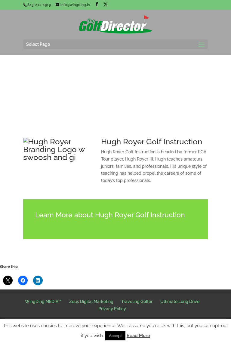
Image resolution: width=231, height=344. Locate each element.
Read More (138, 335)
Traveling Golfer (136, 301)
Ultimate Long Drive (179, 301)
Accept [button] (115, 335)
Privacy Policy (112, 308)
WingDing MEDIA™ (43, 301)
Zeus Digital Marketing (91, 301)
